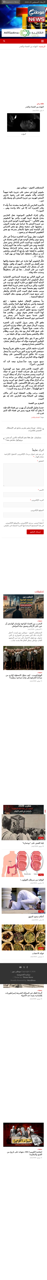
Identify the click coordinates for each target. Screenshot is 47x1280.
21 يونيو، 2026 (37, 1157)
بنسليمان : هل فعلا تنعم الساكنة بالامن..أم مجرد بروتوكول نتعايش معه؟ (23, 438)
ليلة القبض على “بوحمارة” (33, 843)
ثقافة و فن (40, 104)
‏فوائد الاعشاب (38, 953)
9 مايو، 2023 (40, 110)
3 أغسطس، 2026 (36, 629)
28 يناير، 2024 (39, 920)
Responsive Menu (12, 2)
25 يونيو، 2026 (37, 999)
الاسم (41, 490)
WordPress (31, 980)
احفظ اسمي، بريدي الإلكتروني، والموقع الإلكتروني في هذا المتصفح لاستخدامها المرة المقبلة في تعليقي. (23, 524)
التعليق (40, 461)
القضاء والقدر (35, 417)
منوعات (40, 811)
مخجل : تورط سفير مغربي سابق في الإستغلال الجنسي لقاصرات (24, 429)
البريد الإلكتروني (37, 500)
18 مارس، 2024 (39, 883)
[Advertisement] (23, 77)
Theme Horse (28, 977)
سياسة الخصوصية (23, 975)
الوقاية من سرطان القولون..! (32, 880)
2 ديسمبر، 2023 (39, 956)
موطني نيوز (40, 23)
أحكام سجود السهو (36, 916)
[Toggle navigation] (42, 41)
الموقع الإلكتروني (37, 510)
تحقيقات (39, 591)
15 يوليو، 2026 (37, 681)
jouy (34, 110)
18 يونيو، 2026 (39, 846)
